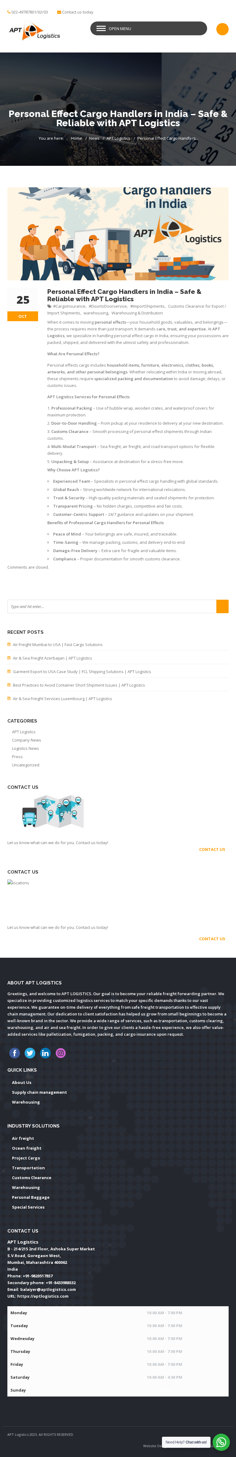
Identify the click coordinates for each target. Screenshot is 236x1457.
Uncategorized (25, 765)
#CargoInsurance (69, 306)
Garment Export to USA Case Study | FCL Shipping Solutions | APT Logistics (82, 671)
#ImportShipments (147, 306)
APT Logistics (118, 138)
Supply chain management (39, 1092)
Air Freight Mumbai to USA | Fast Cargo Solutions (58, 644)
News (94, 138)
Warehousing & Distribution (137, 313)
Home (76, 138)
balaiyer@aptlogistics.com (48, 1289)
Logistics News (25, 748)
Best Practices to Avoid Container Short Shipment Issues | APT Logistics (79, 685)
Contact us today (77, 12)
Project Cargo (26, 1158)
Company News (26, 740)
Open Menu (120, 28)
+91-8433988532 (61, 1282)
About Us (21, 1082)
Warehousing (26, 1102)
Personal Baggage (30, 1197)
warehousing (96, 313)
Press (17, 756)
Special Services (28, 1207)
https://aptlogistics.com (43, 1296)
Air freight (23, 1138)
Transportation (28, 1168)
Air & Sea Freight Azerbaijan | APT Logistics (52, 658)
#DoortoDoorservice (108, 306)
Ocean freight (26, 1148)
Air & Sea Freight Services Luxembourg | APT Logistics (62, 698)
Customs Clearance (31, 1177)
